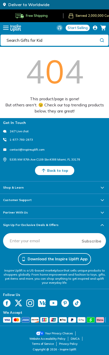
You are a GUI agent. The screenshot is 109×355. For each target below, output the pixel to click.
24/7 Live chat (19, 131)
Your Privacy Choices (59, 333)
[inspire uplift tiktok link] (77, 303)
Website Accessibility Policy (47, 338)
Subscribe (91, 241)
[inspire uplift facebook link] (7, 303)
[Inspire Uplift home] (16, 28)
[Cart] (103, 28)
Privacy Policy (68, 344)
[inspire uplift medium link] (42, 303)
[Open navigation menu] (6, 27)
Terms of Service (43, 344)
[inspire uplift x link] (18, 303)
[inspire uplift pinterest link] (65, 303)
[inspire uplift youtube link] (53, 303)
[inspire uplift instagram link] (30, 303)
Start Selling (78, 28)
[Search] (101, 40)
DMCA (75, 338)
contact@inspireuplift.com (27, 149)
